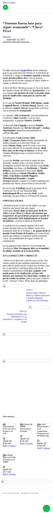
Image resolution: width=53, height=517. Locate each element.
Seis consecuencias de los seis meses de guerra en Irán (9, 428)
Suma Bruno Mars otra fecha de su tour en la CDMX (9, 458)
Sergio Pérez (26, 70)
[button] (5, 7)
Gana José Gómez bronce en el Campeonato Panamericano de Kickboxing (43, 430)
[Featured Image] (9, 425)
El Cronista (8, 493)
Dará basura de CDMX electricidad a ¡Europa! (26, 427)
